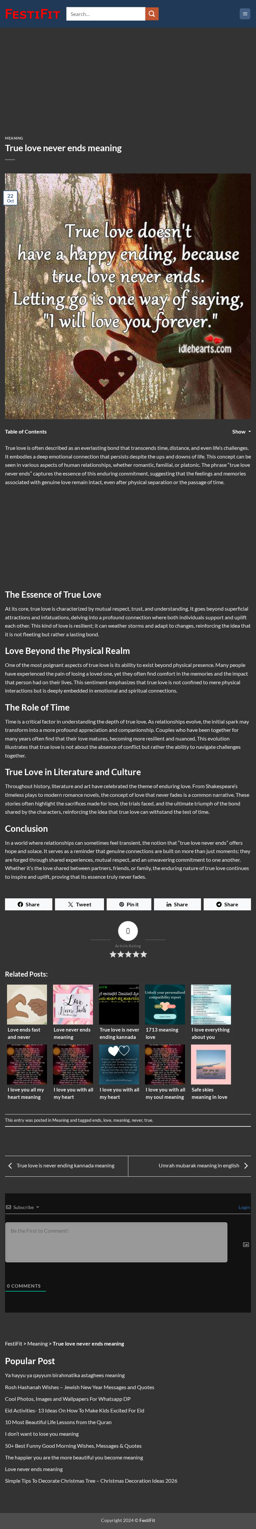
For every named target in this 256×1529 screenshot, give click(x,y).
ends (96, 1120)
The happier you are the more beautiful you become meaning (74, 1457)
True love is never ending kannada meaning (65, 1165)
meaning (121, 1120)
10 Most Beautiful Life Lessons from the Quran (58, 1422)
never (137, 1120)
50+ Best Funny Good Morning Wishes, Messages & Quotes (73, 1445)
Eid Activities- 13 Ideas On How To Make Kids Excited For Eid (74, 1410)
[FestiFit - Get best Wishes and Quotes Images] (33, 14)
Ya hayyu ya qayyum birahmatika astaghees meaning (65, 1375)
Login (244, 1207)
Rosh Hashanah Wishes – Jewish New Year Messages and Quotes (79, 1387)
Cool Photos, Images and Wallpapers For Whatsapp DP (68, 1398)
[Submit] (152, 13)
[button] (245, 13)
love (107, 1120)
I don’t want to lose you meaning (42, 1433)
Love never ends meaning (34, 1469)
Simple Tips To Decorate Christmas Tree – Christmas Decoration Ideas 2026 (91, 1480)
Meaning (14, 138)
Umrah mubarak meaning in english (199, 1165)
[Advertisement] (128, 87)
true (148, 1120)
